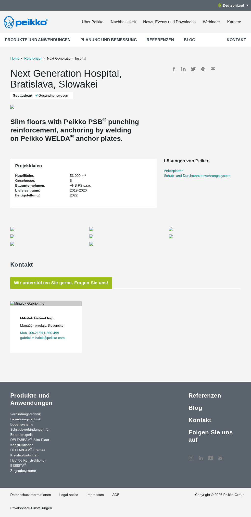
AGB (115, 495)
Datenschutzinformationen (30, 495)
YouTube (210, 455)
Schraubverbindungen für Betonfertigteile (30, 432)
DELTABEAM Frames (27, 450)
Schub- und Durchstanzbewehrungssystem (197, 176)
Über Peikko (92, 22)
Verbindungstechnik (25, 414)
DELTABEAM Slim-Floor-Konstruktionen (30, 442)
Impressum (95, 495)
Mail (213, 68)
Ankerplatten (174, 171)
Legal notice (68, 495)
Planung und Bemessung (108, 40)
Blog (189, 40)
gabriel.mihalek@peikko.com (42, 338)
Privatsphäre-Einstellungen (31, 508)
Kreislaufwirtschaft (24, 455)
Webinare (211, 22)
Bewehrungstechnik (25, 419)
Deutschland (233, 5)
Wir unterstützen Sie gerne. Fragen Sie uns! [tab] (61, 282)
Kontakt (236, 40)
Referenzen (160, 40)
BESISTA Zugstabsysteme (23, 468)
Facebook (173, 68)
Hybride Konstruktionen (28, 460)
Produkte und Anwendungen (38, 40)
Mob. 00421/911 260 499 (39, 333)
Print (203, 68)
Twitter (193, 68)
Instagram (190, 455)
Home (15, 58)
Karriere (234, 22)
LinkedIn (183, 68)
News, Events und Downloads (169, 22)
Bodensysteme (21, 424)
